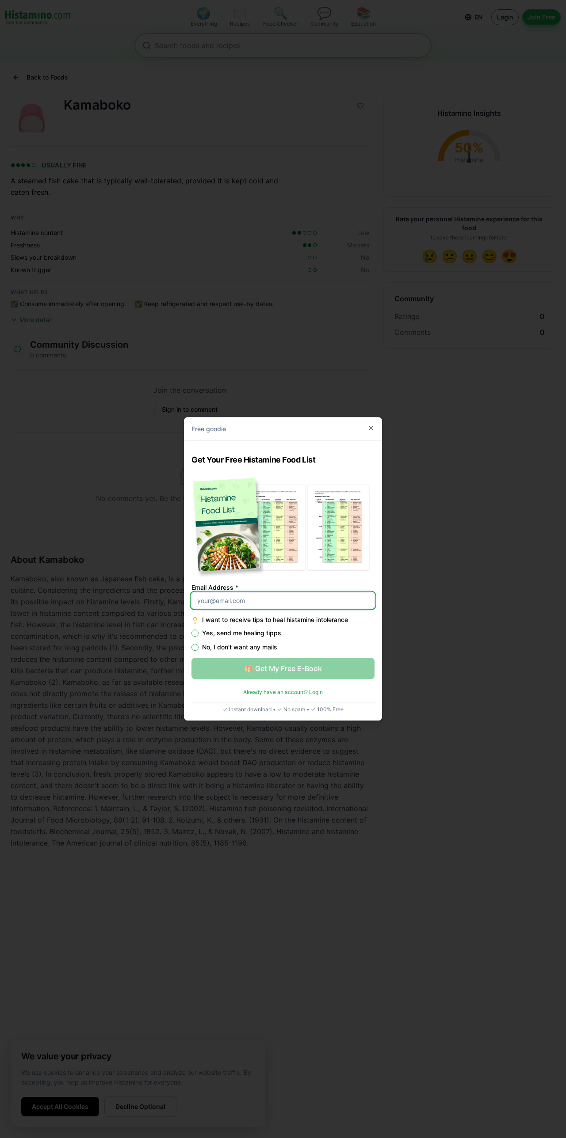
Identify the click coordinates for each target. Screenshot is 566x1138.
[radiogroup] (283, 640)
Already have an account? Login (283, 692)
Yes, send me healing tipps (241, 633)
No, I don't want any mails (239, 648)
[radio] (195, 633)
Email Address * (214, 588)
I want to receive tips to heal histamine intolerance (275, 620)
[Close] (371, 428)
